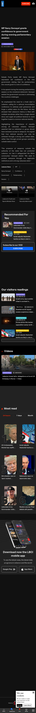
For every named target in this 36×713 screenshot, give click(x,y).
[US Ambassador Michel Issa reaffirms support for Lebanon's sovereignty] (9, 436)
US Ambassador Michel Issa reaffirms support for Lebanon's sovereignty (8, 447)
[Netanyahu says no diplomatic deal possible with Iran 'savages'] (27, 467)
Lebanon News (18, 223)
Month (30, 415)
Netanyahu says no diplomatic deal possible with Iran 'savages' (26, 477)
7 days (19, 415)
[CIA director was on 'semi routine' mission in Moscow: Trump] (9, 467)
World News (20, 307)
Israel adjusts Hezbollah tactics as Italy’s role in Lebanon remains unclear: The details (23, 238)
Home (3, 711)
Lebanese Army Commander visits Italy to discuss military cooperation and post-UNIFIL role (23, 227)
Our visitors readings (14, 289)
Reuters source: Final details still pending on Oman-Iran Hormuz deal (26, 508)
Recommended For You (16, 216)
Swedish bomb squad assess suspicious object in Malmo (25, 311)
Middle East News (21, 318)
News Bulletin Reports (20, 232)
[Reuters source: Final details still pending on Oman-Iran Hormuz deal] (27, 498)
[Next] (33, 367)
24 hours (6, 415)
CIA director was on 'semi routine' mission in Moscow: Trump (8, 477)
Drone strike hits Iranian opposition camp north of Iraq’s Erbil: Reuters (25, 324)
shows (26, 711)
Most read (10, 408)
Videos (8, 351)
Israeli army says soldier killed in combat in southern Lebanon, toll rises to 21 (24, 300)
